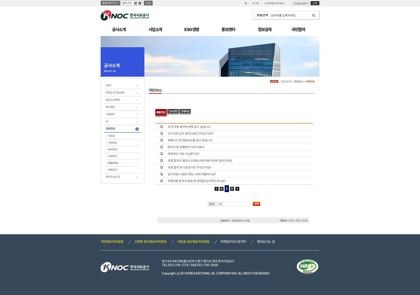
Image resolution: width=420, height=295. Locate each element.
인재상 (111, 135)
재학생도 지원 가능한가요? (184, 154)
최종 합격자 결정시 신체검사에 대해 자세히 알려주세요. (200, 160)
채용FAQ (113, 163)
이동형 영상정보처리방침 (193, 242)
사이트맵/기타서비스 (274, 3)
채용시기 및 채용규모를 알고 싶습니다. (190, 140)
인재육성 (112, 142)
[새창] (315, 3)
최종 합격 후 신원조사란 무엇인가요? (189, 167)
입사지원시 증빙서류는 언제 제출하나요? (192, 174)
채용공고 (112, 169)
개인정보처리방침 (112, 242)
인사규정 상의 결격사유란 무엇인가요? (190, 133)
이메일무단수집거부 (233, 242)
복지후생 (112, 149)
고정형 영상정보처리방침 (150, 242)
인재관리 (112, 156)
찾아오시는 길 (266, 242)
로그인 (255, 3)
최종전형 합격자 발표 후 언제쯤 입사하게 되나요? (197, 181)
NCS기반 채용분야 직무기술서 (186, 147)
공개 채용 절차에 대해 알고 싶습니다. (189, 126)
